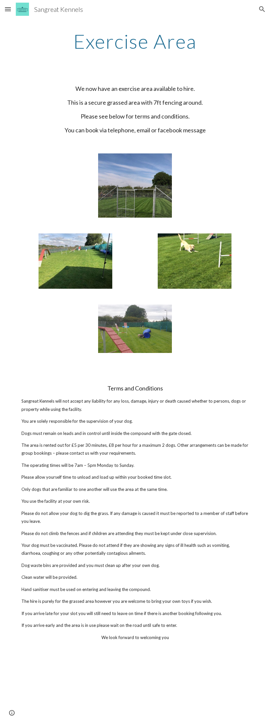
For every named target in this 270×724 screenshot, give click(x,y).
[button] (8, 9)
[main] (135, 41)
